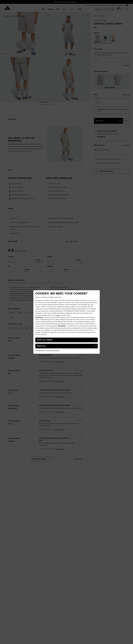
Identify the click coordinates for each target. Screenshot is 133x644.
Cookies (58, 315)
